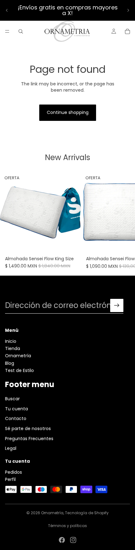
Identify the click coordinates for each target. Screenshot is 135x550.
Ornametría (18, 356)
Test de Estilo (19, 370)
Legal (10, 448)
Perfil (10, 479)
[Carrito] (127, 31)
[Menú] (7, 31)
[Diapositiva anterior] (7, 10)
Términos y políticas (67, 525)
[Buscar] (21, 31)
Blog (9, 363)
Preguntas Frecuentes (29, 438)
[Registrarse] (116, 305)
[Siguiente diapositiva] (128, 10)
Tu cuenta (16, 409)
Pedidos (13, 472)
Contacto (15, 418)
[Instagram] (73, 540)
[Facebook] (62, 540)
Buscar (12, 399)
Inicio (10, 341)
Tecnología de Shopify (87, 512)
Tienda (12, 348)
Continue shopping (68, 112)
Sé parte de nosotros (28, 428)
